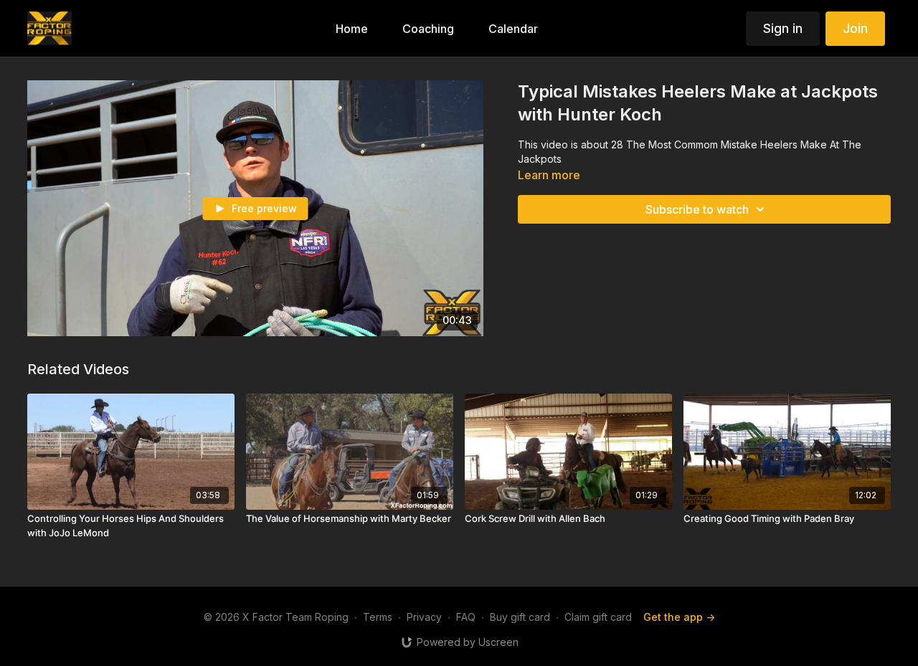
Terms (377, 617)
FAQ (465, 617)
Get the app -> (679, 617)
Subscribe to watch (697, 209)
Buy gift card (520, 617)
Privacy (424, 617)
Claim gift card (598, 617)
